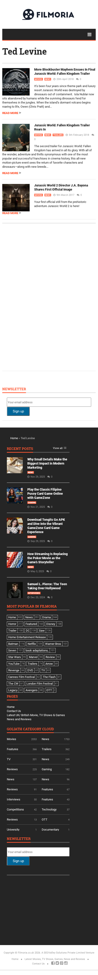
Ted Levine (24, 51)
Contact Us (14, 711)
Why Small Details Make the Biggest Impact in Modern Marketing (47, 463)
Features (12, 749)
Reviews (12, 769)
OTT (44, 819)
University (13, 829)
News (48, 79)
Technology (49, 809)
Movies (38, 79)
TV (8, 759)
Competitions (15, 809)
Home (14, 438)
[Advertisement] (41, 296)
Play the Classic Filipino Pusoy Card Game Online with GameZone (45, 493)
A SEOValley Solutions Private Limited (63, 952)
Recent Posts (20, 449)
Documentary (50, 829)
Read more (10, 113)
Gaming (32, 503)
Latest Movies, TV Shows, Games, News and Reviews (55, 959)
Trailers (58, 135)
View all (57, 448)
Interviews (34, 593)
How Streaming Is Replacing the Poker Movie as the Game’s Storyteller (47, 558)
